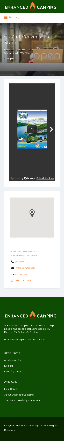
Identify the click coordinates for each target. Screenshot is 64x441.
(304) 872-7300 (23, 261)
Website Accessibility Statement (22, 400)
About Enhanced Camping (19, 394)
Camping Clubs (12, 371)
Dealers (8, 365)
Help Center (11, 389)
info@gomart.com (25, 267)
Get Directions (23, 280)
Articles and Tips (13, 360)
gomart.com (22, 274)
